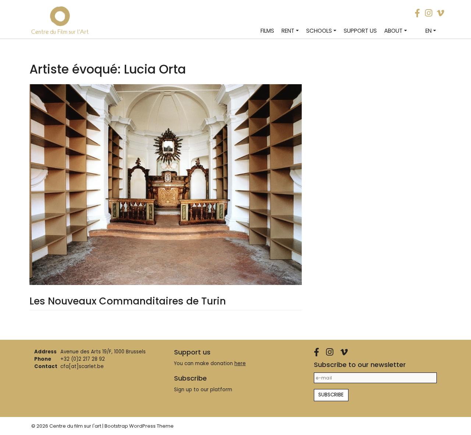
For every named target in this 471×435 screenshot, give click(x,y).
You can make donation (210, 363)
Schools (319, 31)
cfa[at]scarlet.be (82, 366)
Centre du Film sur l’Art (60, 31)
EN (428, 31)
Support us (360, 31)
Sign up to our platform (203, 389)
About (393, 31)
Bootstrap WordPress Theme (139, 425)
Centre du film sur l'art (75, 425)
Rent (287, 31)
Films (267, 31)
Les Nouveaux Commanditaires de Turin (127, 301)
